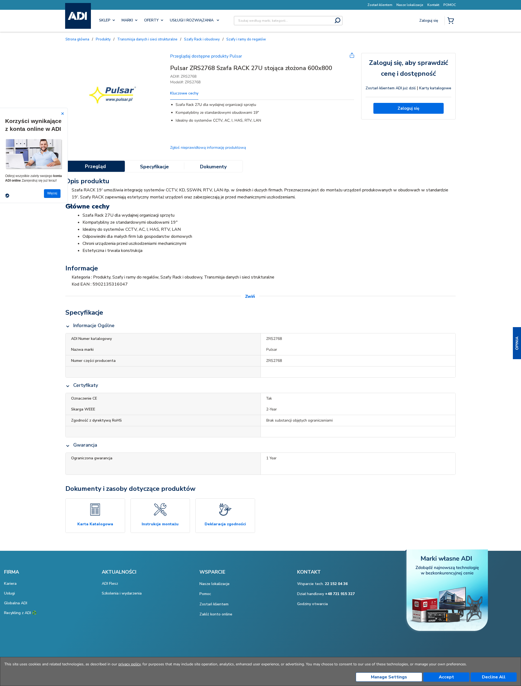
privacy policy (129, 664)
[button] (517, 343)
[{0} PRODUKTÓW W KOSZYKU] (451, 21)
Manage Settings (389, 677)
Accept (446, 677)
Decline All (494, 677)
